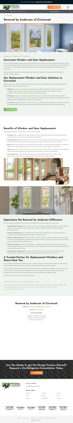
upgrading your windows (34, 65)
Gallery (27, 398)
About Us (43, 395)
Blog (58, 395)
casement (16, 93)
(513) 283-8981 (38, 309)
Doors (27, 395)
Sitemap (19, 418)
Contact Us (55, 7)
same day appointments (44, 2)
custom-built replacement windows (25, 89)
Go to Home (8, 15)
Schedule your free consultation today (15, 275)
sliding (24, 96)
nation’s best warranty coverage (40, 237)
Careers (59, 393)
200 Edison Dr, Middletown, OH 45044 (39, 306)
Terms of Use (34, 418)
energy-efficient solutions (49, 251)
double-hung (23, 93)
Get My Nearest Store (33, 386)
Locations (43, 393)
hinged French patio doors (35, 96)
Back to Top (36, 420)
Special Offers (55, 11)
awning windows (42, 93)
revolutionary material (32, 226)
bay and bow (30, 93)
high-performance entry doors (30, 102)
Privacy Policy (26, 418)
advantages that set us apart (49, 223)
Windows (28, 393)
